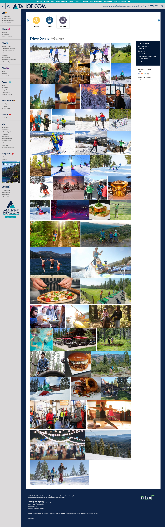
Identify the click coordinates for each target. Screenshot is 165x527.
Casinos (5, 55)
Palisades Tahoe (87, 1)
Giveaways (6, 129)
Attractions (6, 53)
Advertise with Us (32, 506)
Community (6, 92)
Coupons (6, 127)
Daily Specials (7, 18)
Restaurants (6, 16)
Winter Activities (9, 50)
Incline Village (108, 1)
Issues (5, 159)
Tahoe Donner (40, 38)
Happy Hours (7, 22)
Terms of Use (64, 496)
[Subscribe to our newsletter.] (10, 209)
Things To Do (7, 46)
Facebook (6, 190)
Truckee (70, 1)
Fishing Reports (8, 62)
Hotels (5, 73)
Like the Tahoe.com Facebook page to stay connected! (121, 6)
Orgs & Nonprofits (8, 147)
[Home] (29, 6)
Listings (5, 104)
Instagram (6, 194)
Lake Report (6, 118)
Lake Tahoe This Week (42, 1)
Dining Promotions (8, 20)
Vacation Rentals (8, 76)
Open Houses (7, 108)
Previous (29, 20)
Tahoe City (78, 1)
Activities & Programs (9, 59)
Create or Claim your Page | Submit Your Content (41, 503)
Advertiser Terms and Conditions (36, 508)
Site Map (5, 145)
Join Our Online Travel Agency (36, 504)
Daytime (5, 87)
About (36, 26)
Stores (5, 32)
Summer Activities (9, 48)
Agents (5, 106)
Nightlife (5, 90)
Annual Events (7, 94)
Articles (5, 143)
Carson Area (122, 1)
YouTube (6, 192)
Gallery (63, 26)
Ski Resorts (6, 57)
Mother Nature (7, 140)
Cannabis (6, 34)
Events (49, 26)
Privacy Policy (72, 496)
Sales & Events (7, 36)
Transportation (7, 138)
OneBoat (39, 513)
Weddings (6, 136)
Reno (115, 1)
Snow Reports (7, 132)
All (4, 71)
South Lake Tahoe (61, 1)
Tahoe (52, 1)
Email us (141, 62)
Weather (5, 134)
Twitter (5, 197)
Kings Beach (98, 1)
